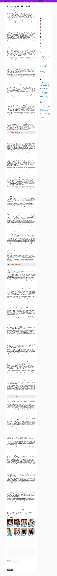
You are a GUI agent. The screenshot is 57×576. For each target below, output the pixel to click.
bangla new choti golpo (44, 102)
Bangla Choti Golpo (43, 57)
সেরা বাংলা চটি (39, 1)
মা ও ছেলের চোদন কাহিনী (42, 72)
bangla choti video (43, 98)
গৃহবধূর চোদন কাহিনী (42, 71)
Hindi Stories (42, 61)
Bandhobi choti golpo (43, 55)
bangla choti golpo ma (43, 91)
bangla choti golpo (44, 88)
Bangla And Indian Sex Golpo (44, 56)
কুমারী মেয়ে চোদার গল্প (42, 70)
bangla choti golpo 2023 (44, 89)
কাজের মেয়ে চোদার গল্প (42, 68)
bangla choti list (45, 94)
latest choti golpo (42, 62)
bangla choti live (43, 96)
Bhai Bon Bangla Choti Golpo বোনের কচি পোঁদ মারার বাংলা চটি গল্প (46, 34)
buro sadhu (45, 103)
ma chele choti (42, 63)
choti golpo (42, 105)
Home (21, 1)
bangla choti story (44, 97)
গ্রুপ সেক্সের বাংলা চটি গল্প (33, 1)
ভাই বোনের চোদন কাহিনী (46, 116)
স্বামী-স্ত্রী (45, 117)
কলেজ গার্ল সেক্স (43, 113)
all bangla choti (43, 82)
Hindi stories (46, 105)
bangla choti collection (44, 87)
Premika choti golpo (43, 65)
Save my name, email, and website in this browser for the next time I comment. (20, 564)
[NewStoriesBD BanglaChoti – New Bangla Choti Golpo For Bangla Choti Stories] (6, 1)
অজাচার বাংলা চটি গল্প (26, 1)
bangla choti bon (46, 85)
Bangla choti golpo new (43, 58)
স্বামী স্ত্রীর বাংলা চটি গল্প (46, 1)
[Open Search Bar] (51, 1)
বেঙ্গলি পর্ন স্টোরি (42, 116)
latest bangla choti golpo (46, 106)
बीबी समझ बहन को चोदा (45, 18)
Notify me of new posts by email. (12, 566)
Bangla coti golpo (42, 60)
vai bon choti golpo (46, 112)
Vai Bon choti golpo (43, 66)
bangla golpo (45, 99)
